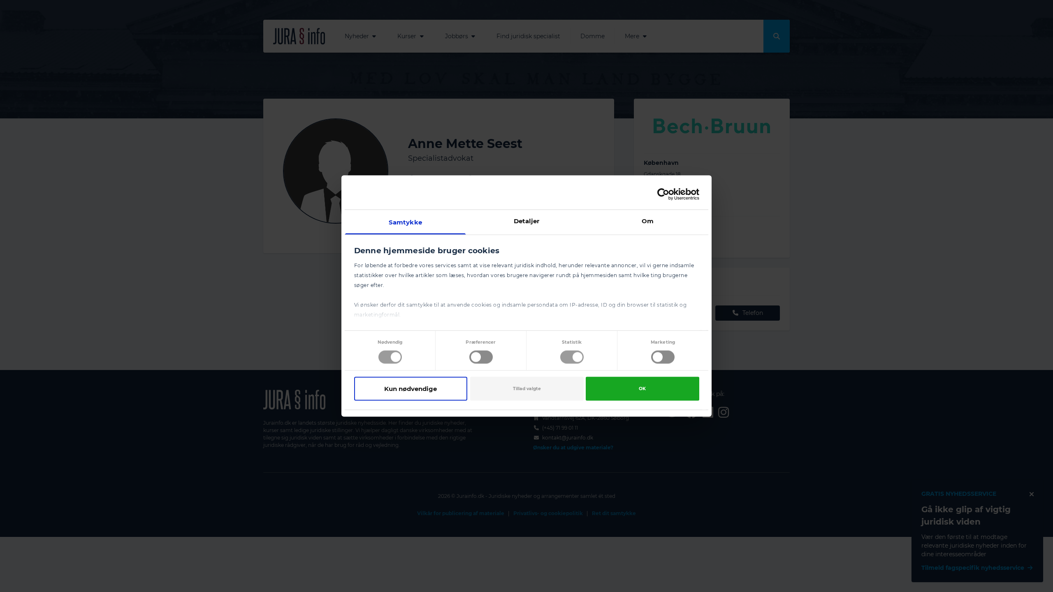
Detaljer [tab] (527, 221)
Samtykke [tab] (405, 222)
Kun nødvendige (410, 388)
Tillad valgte (527, 388)
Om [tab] (648, 221)
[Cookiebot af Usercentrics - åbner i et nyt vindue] (663, 194)
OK (642, 388)
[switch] (481, 356)
